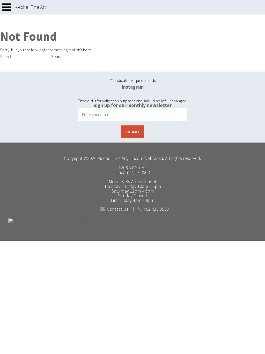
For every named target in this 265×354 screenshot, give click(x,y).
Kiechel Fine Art (30, 7)
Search (57, 56)
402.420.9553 (156, 209)
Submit (132, 131)
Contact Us (117, 209)
